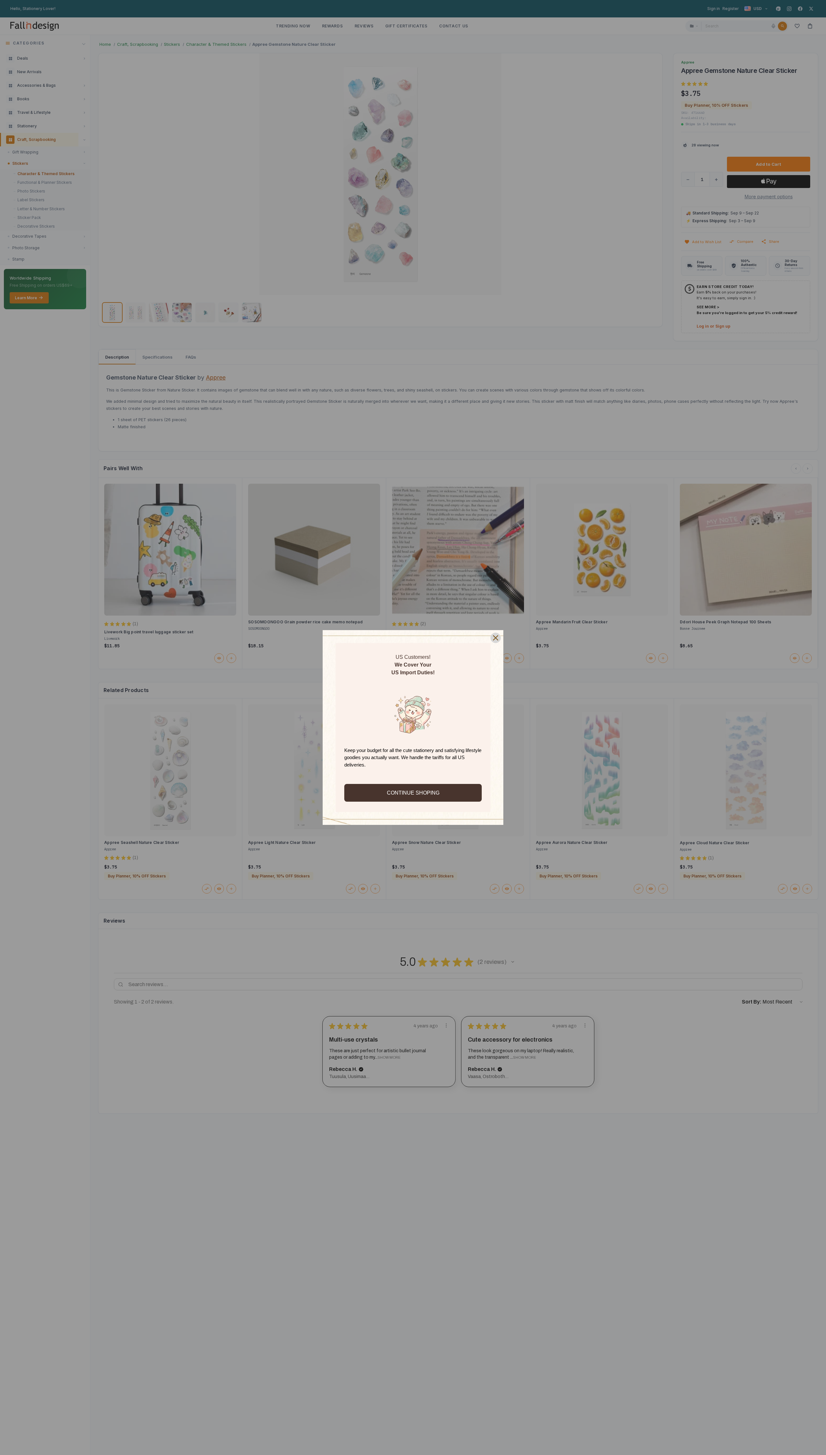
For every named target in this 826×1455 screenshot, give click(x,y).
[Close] (495, 638)
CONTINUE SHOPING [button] (413, 793)
